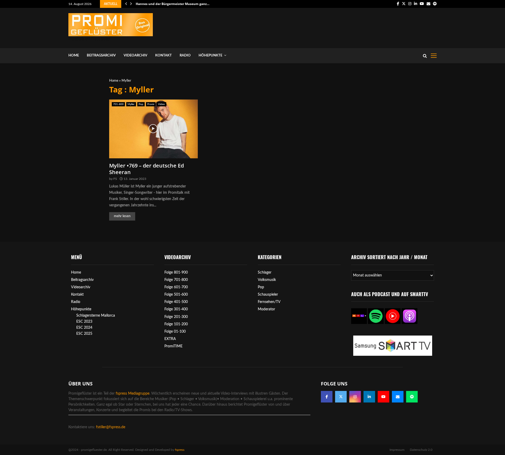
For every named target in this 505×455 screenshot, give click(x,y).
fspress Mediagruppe (132, 393)
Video (161, 104)
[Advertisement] (341, 27)
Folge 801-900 (176, 272)
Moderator (266, 309)
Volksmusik (267, 280)
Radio (185, 55)
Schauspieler (268, 294)
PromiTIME (173, 346)
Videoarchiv (135, 55)
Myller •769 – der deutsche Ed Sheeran (146, 169)
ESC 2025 (84, 334)
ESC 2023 (84, 321)
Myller (131, 104)
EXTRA (170, 339)
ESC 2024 (84, 328)
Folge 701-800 (176, 280)
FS (115, 178)
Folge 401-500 (176, 302)
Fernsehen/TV (269, 302)
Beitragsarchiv (101, 55)
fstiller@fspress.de (110, 427)
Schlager (264, 272)
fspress (179, 449)
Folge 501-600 (176, 294)
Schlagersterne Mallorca (95, 315)
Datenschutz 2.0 (421, 449)
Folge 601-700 (176, 287)
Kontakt (163, 55)
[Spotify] (412, 396)
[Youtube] (383, 396)
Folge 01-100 (175, 331)
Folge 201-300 (176, 317)
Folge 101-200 (176, 324)
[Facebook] (326, 396)
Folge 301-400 (176, 309)
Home (73, 55)
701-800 (118, 104)
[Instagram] (355, 396)
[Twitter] (341, 396)
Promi (150, 104)
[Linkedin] (369, 396)
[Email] (397, 396)
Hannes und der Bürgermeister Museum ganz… (172, 4)
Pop (141, 104)
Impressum (397, 449)
